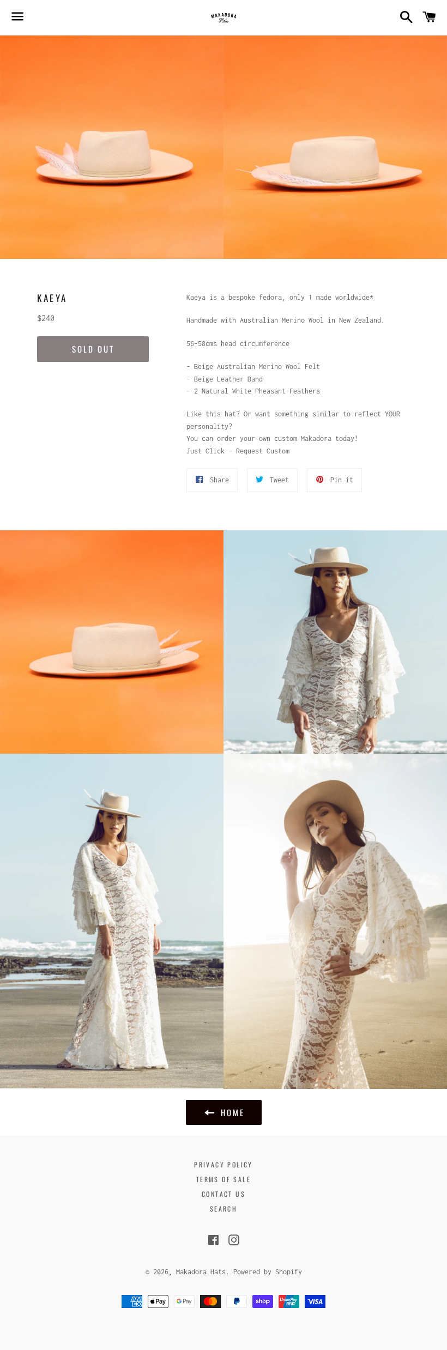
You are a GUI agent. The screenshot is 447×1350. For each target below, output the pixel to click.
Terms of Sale (223, 1179)
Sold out (93, 349)
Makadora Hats (201, 1272)
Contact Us (223, 1193)
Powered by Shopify (267, 1272)
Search (223, 1208)
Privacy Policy (223, 1164)
